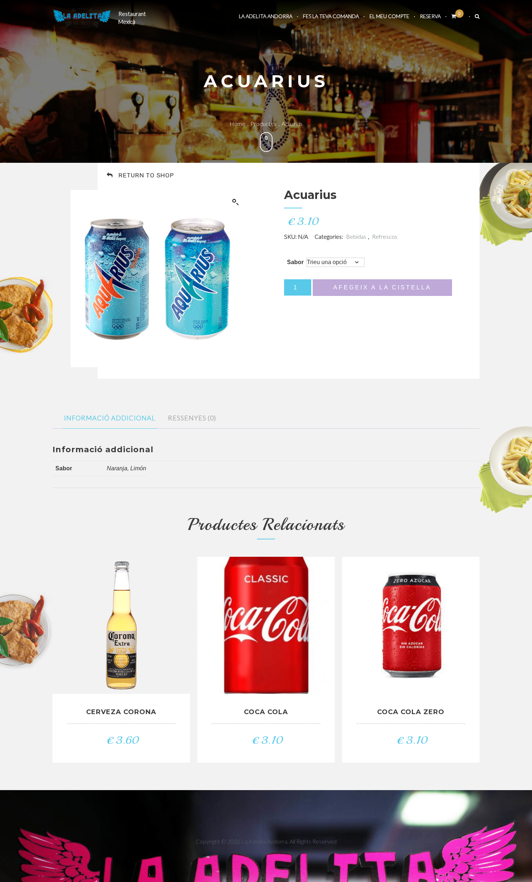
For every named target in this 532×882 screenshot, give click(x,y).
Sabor (295, 262)
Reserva (430, 16)
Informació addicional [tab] (109, 418)
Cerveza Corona (121, 712)
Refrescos (384, 236)
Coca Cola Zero (410, 712)
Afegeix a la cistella (382, 287)
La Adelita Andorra (265, 16)
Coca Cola (266, 712)
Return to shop (146, 175)
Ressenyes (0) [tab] (192, 418)
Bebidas (356, 236)
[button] (235, 202)
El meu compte (389, 16)
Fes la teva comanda (331, 16)
